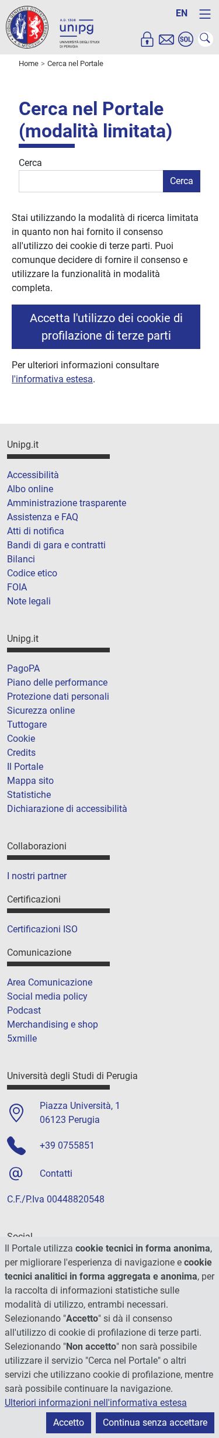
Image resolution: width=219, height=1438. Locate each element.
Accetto (68, 1422)
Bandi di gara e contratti (56, 545)
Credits (21, 752)
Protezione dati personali (58, 696)
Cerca (30, 162)
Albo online (30, 489)
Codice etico (32, 573)
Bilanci (21, 559)
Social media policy (47, 996)
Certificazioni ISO (42, 929)
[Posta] (166, 39)
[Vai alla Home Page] (52, 26)
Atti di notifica (35, 531)
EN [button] (181, 13)
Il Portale (25, 766)
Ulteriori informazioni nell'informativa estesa (96, 1402)
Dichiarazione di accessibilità (67, 808)
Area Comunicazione (49, 982)
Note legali (29, 601)
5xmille (22, 1038)
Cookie (21, 738)
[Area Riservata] (147, 39)
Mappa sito (30, 780)
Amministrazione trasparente (66, 503)
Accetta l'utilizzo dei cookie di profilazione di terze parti (106, 327)
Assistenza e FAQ (42, 517)
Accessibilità (33, 475)
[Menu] (205, 14)
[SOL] (185, 39)
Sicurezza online (41, 710)
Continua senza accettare (155, 1422)
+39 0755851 (67, 1145)
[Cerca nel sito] (205, 39)
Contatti (56, 1173)
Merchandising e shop (52, 1024)
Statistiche (29, 794)
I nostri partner (37, 876)
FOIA (17, 587)
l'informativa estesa (52, 379)
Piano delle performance (57, 682)
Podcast (24, 1010)
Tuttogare (27, 724)
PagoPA (23, 668)
